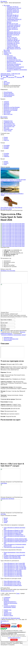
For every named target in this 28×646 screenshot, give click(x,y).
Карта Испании (8, 96)
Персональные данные (13, 65)
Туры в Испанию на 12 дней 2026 (13, 573)
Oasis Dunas (4, 483)
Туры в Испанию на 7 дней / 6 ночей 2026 (15, 569)
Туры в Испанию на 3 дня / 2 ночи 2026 (14, 563)
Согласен (14, 639)
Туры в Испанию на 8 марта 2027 (12, 533)
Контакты (6, 598)
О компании (7, 597)
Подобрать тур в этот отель (8, 270)
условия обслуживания (7, 633)
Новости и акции (11, 62)
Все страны (7, 5)
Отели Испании (8, 92)
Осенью (6, 521)
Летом (5, 519)
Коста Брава (7, 112)
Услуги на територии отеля (11, 338)
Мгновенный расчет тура (7, 590)
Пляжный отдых (8, 121)
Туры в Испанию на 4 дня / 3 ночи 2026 (14, 564)
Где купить (10, 55)
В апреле (6, 163)
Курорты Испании (9, 93)
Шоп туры (6, 128)
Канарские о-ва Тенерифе (10, 110)
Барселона (6, 104)
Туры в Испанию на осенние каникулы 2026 (15, 540)
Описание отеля (8, 337)
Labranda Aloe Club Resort (7, 498)
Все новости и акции (6, 209)
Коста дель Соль (8, 114)
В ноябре (6, 148)
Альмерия (6, 103)
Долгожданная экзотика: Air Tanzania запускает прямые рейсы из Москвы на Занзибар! (13, 180)
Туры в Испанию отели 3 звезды (12, 584)
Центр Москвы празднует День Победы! (11, 207)
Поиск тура (7, 51)
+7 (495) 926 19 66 (15, 73)
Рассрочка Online (11, 57)
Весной (6, 518)
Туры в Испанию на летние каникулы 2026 (15, 538)
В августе (6, 140)
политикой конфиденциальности (14, 637)
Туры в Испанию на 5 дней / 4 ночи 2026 (15, 566)
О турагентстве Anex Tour (14, 59)
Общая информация (9, 95)
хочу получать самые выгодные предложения (14, 330)
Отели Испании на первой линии (13, 585)
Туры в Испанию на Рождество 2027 (13, 531)
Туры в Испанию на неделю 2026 (12, 570)
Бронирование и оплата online (15, 61)
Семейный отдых (8, 122)
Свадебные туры (8, 129)
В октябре (6, 146)
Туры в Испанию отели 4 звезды (12, 582)
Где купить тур (5, 621)
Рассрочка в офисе (12, 58)
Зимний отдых (8, 612)
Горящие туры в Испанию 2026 (12, 556)
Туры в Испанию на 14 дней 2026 (13, 574)
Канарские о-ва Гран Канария (12, 107)
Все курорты (4, 116)
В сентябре (7, 145)
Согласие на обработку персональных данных (13, 334)
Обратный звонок (15, 618)
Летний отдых (7, 614)
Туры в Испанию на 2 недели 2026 (13, 576)
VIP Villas (3, 514)
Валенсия (6, 105)
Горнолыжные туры (9, 126)
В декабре (6, 153)
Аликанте (6, 101)
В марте (6, 161)
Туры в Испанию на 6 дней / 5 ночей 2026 (15, 567)
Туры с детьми (7, 130)
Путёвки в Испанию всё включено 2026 (14, 555)
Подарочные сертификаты (14, 64)
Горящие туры (7, 52)
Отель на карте (8, 340)
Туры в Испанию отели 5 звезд (12, 581)
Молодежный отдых (9, 123)
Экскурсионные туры (9, 125)
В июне (6, 137)
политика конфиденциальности (16, 632)
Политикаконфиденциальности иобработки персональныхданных (10, 602)
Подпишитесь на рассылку (14, 68)
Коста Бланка (7, 111)
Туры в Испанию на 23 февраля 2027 (13, 534)
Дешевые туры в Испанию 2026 (12, 558)
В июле (6, 138)
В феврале (6, 156)
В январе (6, 155)
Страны (6, 611)
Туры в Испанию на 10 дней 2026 (13, 571)
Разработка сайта (5, 623)
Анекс (18, 593)
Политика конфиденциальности (15, 66)
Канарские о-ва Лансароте (11, 108)
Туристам (6, 54)
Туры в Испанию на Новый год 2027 (13, 530)
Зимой (5, 522)
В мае (5, 164)
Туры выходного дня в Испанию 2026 (14, 547)
